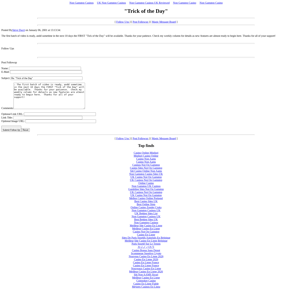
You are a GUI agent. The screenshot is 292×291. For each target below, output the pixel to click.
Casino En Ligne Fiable (146, 283)
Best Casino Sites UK (146, 201)
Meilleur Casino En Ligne (146, 228)
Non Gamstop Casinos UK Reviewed (149, 2)
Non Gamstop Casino (184, 2)
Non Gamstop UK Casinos (146, 186)
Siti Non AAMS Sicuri (146, 274)
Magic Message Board (164, 21)
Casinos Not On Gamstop (146, 164)
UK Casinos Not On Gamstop (146, 180)
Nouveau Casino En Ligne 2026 (146, 256)
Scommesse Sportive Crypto (146, 253)
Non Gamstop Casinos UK (146, 210)
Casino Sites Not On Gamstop (146, 167)
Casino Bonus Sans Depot (146, 250)
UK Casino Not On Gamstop (146, 177)
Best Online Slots (146, 204)
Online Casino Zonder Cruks (146, 207)
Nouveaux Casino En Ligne (146, 268)
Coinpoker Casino (146, 280)
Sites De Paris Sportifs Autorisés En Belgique (146, 237)
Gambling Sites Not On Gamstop (146, 189)
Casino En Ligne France (146, 262)
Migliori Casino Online (146, 155)
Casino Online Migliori (146, 152)
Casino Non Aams (146, 158)
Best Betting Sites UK (146, 219)
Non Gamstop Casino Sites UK (146, 174)
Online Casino (146, 183)
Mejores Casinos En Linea (146, 286)
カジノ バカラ (146, 247)
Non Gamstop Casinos (81, 2)
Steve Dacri (18, 30)
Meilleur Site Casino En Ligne (146, 225)
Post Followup (141, 21)
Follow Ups (123, 21)
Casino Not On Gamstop (146, 231)
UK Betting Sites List (146, 213)
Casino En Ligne (146, 234)
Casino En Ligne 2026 (146, 259)
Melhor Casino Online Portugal (146, 198)
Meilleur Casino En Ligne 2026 (146, 271)
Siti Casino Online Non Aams (146, 171)
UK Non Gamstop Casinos (111, 2)
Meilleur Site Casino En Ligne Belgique (146, 240)
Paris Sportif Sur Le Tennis (146, 243)
